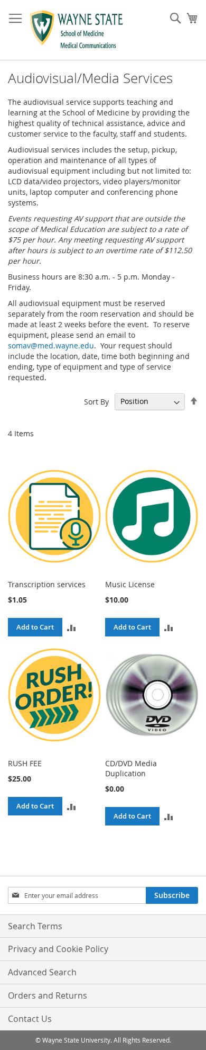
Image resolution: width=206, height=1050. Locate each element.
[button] (71, 627)
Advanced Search (42, 972)
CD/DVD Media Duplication (131, 768)
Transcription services (47, 584)
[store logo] (76, 30)
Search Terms (35, 926)
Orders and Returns (47, 995)
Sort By (96, 401)
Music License (130, 584)
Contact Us (30, 1019)
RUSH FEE (25, 763)
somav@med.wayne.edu (51, 345)
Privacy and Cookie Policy (58, 949)
